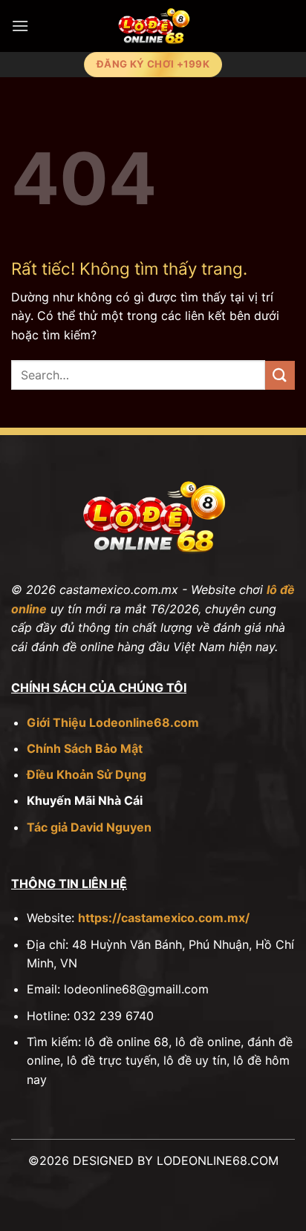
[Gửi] (280, 375)
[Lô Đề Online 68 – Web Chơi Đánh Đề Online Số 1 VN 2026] (153, 26)
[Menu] (20, 25)
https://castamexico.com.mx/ (164, 917)
